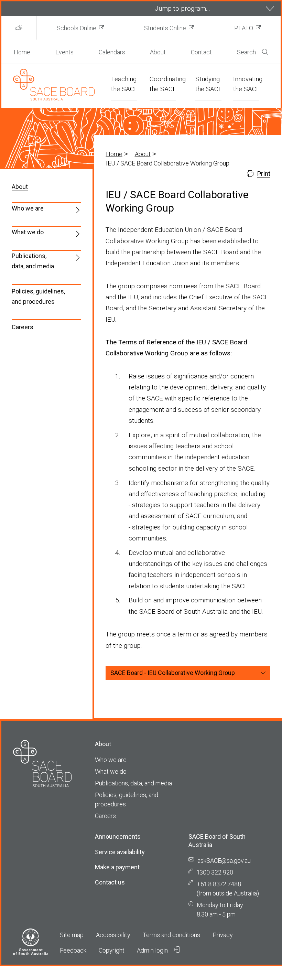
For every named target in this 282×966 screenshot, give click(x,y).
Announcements (118, 836)
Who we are (28, 208)
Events (64, 52)
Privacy (223, 934)
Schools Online (76, 28)
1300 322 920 (215, 872)
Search (246, 52)
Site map (72, 934)
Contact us (110, 882)
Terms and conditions (171, 934)
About (158, 52)
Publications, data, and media (33, 261)
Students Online (165, 28)
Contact (201, 52)
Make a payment (117, 867)
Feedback (73, 950)
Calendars (112, 52)
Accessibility (113, 934)
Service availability (120, 852)
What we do (28, 232)
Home (22, 52)
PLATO (243, 28)
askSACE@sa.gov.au (224, 860)
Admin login (153, 950)
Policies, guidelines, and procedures (38, 296)
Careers (22, 327)
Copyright (111, 950)
